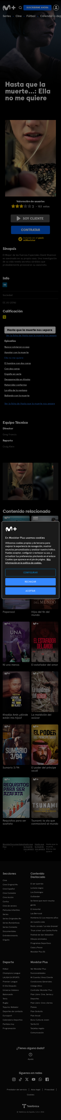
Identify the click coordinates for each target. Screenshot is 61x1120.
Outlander (35, 896)
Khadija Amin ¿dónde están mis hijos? (15, 716)
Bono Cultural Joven (39, 1020)
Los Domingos (36, 892)
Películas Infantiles (11, 910)
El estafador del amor (44, 664)
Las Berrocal (36, 913)
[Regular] (21, 206)
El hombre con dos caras (17, 363)
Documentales (9, 931)
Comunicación (37, 1032)
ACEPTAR (30, 591)
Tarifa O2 (34, 1024)
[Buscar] (20, 7)
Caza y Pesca (36, 947)
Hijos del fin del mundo (40, 613)
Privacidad (49, 1089)
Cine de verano (10, 906)
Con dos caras (12, 368)
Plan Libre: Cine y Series (41, 1003)
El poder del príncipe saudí (43, 769)
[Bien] (25, 206)
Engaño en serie (12, 374)
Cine (19, 16)
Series (7, 16)
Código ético (36, 986)
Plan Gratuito (36, 1011)
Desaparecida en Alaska (17, 379)
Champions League (11, 973)
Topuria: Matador (10, 1007)
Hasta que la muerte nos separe (29, 330)
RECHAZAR (30, 581)
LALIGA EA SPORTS (11, 977)
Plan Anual (35, 1015)
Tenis (5, 998)
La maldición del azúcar (41, 716)
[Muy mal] (13, 206)
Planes (33, 1007)
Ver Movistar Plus (38, 969)
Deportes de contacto (13, 1011)
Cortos (6, 901)
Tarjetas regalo (37, 1028)
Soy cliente (33, 218)
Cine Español (9, 889)
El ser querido (36, 884)
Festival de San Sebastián (42, 935)
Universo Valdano (11, 990)
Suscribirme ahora (37, 7)
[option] (20, 481)
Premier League (10, 981)
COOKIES (30, 1094)
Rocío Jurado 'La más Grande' (44, 926)
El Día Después (9, 986)
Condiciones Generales (41, 981)
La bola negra (36, 888)
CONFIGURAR (30, 572)
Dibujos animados (38, 939)
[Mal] (17, 206)
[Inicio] (9, 7)
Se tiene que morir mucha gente (42, 903)
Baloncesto (8, 994)
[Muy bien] (29, 206)
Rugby (5, 1003)
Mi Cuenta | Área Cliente (41, 977)
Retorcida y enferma (15, 384)
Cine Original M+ (10, 884)
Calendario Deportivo (13, 1020)
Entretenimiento (10, 935)
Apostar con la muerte (16, 352)
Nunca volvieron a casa (16, 347)
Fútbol (30, 16)
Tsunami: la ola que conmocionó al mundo (44, 822)
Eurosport (7, 1015)
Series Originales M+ (12, 918)
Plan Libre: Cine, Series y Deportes (41, 996)
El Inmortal (35, 909)
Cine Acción (8, 897)
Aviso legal (35, 1089)
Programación (9, 1028)
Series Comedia (10, 927)
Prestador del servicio (17, 1089)
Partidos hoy (8, 1024)
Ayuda (30, 1059)
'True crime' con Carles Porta (43, 930)
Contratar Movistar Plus (41, 990)
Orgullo (6, 940)
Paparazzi (9, 611)
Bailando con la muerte (16, 395)
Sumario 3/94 (11, 767)
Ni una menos (11, 664)
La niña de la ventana (15, 390)
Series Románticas (11, 923)
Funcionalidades (37, 973)
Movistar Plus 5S (37, 952)
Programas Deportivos (40, 943)
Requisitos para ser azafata (14, 822)
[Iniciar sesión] (56, 7)
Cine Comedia (9, 893)
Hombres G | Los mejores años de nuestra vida (44, 920)
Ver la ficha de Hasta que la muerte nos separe (31, 335)
